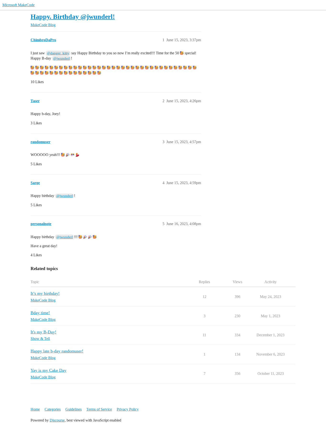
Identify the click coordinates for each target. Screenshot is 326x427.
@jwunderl (61, 58)
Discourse (57, 420)
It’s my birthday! (45, 293)
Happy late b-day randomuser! (57, 351)
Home (35, 409)
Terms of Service (99, 409)
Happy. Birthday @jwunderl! (73, 16)
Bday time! (40, 312)
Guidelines (73, 409)
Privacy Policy (128, 409)
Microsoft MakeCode (18, 5)
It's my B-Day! (43, 332)
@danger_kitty (58, 53)
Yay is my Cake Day (48, 370)
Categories (53, 409)
